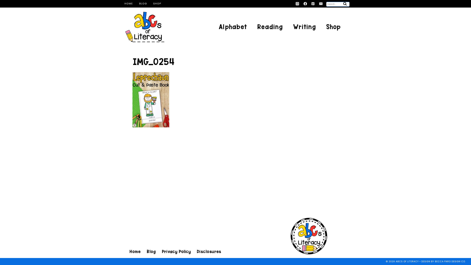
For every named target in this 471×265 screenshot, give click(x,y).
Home (129, 3)
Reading (270, 27)
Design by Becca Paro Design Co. (443, 261)
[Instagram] (297, 3)
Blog (143, 3)
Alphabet (233, 27)
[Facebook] (305, 3)
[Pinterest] (313, 3)
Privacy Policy (176, 251)
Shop (157, 3)
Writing (304, 27)
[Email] (321, 3)
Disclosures (209, 251)
